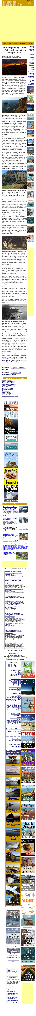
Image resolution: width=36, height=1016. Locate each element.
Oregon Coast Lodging (31, 48)
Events (15, 43)
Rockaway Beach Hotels (15, 677)
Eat (10, 43)
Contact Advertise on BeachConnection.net (15, 654)
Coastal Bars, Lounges (13, 736)
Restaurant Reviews (16, 710)
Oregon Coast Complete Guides (14, 739)
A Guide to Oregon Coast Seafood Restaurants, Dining (12, 999)
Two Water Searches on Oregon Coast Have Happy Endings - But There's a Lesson (13, 573)
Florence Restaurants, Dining (14, 709)
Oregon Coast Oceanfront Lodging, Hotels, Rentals (12, 993)
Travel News (32, 68)
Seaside (19, 673)
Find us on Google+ (12, 1002)
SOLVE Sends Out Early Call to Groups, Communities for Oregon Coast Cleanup (13, 632)
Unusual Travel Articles (11, 969)
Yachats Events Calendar (15, 725)
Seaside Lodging (6, 380)
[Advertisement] (18, 24)
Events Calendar (31, 58)
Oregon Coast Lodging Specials (10, 396)
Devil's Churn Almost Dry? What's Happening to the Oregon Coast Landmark (14, 580)
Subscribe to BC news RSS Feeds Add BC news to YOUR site (13, 959)
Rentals (32, 50)
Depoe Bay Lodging (7, 389)
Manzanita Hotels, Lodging (9, 384)
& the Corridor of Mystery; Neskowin (13, 838)
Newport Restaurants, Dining (14, 706)
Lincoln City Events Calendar (14, 722)
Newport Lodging (6, 391)
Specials (32, 51)
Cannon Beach (13, 787)
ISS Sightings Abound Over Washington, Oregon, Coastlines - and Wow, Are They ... (14, 606)
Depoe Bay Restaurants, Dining (14, 705)
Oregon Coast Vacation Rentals (10, 394)
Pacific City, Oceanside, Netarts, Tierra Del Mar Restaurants (13, 700)
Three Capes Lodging (7, 385)
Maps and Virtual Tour (12, 362)
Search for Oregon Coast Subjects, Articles (31, 74)
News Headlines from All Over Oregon (13, 980)
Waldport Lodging (6, 392)
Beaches (30, 43)
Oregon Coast (17, 650)
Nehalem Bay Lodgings (8, 382)
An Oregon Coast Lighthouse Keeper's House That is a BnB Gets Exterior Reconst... (14, 615)
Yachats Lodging (6, 393)
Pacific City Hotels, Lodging (9, 386)
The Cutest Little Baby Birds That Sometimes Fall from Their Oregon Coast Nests (14, 589)
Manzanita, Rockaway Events (14, 720)
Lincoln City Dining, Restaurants (13, 704)
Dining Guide (16, 693)
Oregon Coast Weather (31, 63)
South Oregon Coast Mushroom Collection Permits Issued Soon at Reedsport (14, 623)
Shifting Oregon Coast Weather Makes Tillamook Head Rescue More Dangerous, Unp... (14, 598)
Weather (22, 43)
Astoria (19, 717)
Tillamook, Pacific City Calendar (13, 721)
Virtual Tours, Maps (32, 82)
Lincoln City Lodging (7, 388)
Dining (32, 54)
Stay (4, 43)
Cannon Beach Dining (16, 696)
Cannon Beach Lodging (8, 381)
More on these (18, 168)
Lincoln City (11, 836)
